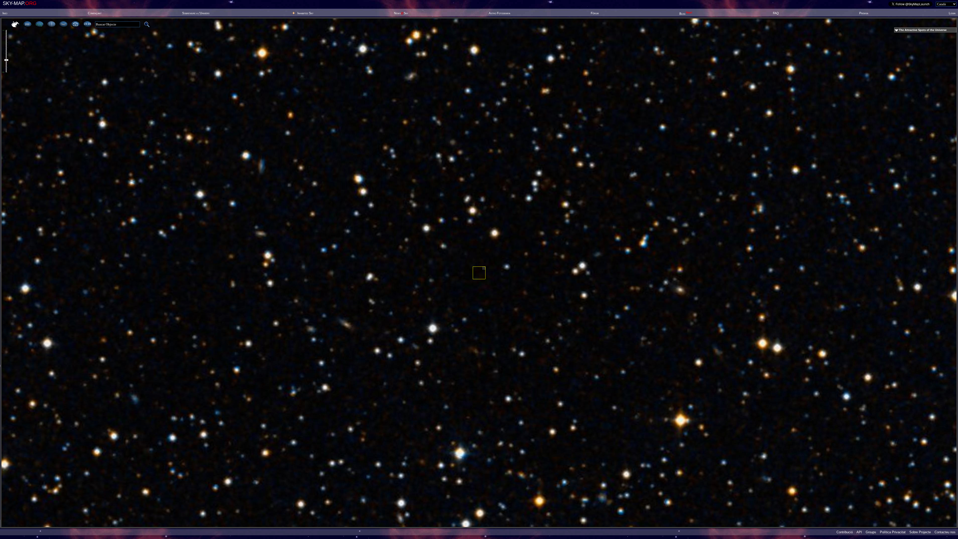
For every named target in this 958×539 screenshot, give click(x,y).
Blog (685, 13)
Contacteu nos (945, 532)
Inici (4, 13)
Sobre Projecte (920, 532)
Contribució (845, 532)
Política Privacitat (893, 532)
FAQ (776, 13)
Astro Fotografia (499, 13)
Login (952, 13)
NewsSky (401, 13)
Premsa (863, 13)
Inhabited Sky (305, 13)
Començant (95, 13)
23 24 (87, 23)
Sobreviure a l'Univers (195, 13)
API (859, 532)
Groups (871, 532)
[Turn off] (483, 268)
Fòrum (595, 13)
